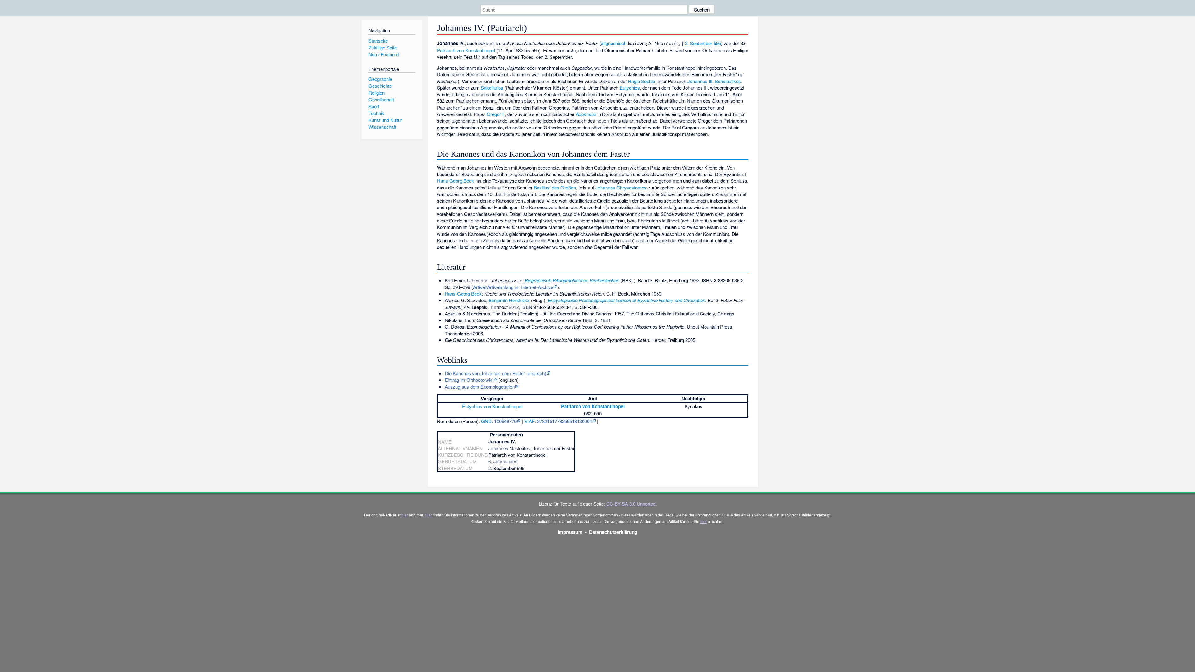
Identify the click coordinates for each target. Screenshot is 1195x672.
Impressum (570, 532)
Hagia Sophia (641, 81)
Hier (428, 514)
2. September (698, 43)
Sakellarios (492, 87)
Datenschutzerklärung (613, 532)
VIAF (529, 421)
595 (717, 43)
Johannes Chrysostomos (621, 187)
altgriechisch (613, 43)
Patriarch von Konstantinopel (466, 50)
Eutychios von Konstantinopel (492, 406)
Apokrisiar (586, 114)
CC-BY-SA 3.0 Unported (630, 503)
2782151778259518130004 (564, 421)
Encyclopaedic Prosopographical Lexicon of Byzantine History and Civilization (626, 300)
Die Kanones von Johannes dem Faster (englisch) (495, 373)
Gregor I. (496, 114)
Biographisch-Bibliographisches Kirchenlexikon (572, 280)
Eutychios (630, 87)
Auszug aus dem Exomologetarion (480, 386)
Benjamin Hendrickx (509, 300)
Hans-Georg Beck (455, 180)
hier (404, 514)
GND (486, 421)
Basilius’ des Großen (555, 187)
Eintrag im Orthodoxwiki (469, 379)
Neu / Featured (383, 54)
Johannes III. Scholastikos (714, 81)
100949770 (505, 421)
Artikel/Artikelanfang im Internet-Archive (513, 287)
